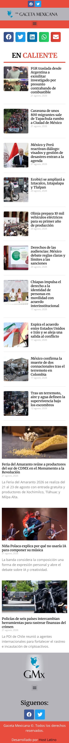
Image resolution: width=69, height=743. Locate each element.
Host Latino (47, 739)
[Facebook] (31, 4)
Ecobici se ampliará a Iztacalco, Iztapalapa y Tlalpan (48, 183)
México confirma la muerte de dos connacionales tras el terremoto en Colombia (48, 366)
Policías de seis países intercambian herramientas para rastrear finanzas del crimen (34, 623)
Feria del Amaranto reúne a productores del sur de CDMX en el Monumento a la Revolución (34, 468)
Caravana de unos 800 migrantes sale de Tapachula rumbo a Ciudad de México (47, 117)
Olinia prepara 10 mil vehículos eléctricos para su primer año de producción (47, 219)
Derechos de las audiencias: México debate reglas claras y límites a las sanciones (48, 255)
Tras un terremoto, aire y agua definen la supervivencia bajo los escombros (48, 399)
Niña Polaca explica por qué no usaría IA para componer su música (34, 548)
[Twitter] (38, 4)
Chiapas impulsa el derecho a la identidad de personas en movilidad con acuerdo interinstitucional (46, 294)
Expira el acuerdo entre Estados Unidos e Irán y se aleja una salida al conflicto (48, 330)
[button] (34, 23)
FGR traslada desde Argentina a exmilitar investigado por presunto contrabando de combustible (46, 80)
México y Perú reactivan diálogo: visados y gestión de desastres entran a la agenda (47, 153)
